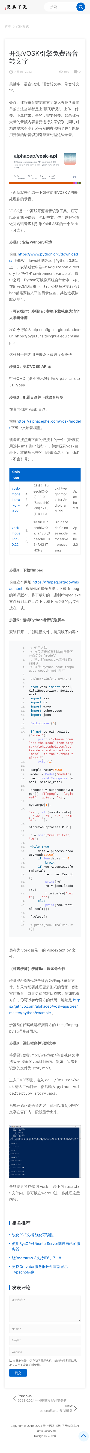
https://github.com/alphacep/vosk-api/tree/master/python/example (44, 1006)
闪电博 (52, 1436)
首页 (8, 26)
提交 (18, 1373)
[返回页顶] (83, 1436)
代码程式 (22, 26)
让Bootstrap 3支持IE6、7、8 (36, 1258)
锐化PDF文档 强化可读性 (33, 1235)
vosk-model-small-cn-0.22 (16, 499)
